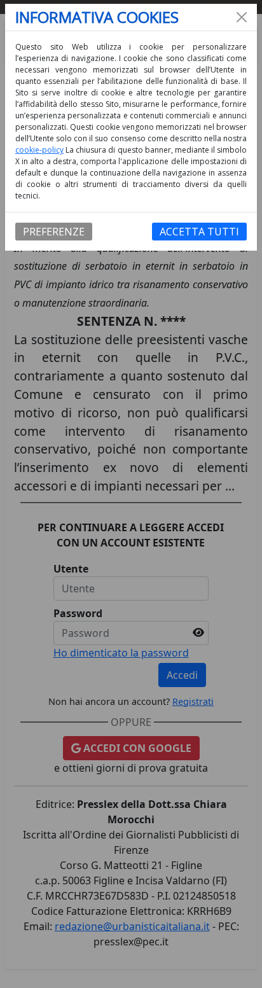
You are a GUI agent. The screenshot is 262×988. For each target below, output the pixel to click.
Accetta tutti (199, 232)
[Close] (241, 17)
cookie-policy (39, 149)
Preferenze (54, 232)
